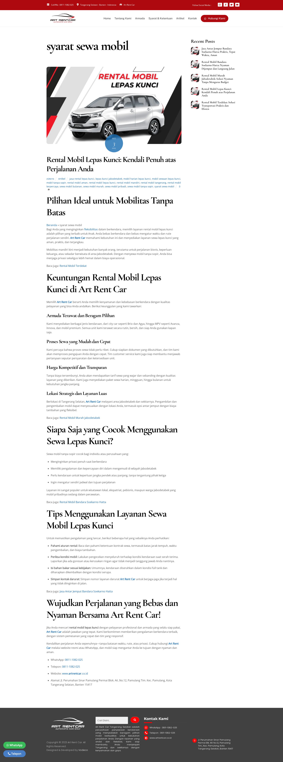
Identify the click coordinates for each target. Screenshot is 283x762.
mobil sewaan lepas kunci (166, 178)
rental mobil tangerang (153, 182)
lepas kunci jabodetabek (108, 178)
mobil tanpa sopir (56, 182)
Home (107, 18)
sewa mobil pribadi (115, 186)
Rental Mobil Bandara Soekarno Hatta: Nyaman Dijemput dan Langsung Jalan (218, 65)
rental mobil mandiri (128, 182)
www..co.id (75, 673)
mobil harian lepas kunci (137, 178)
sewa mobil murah (93, 186)
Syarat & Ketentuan (160, 18)
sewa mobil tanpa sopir (140, 186)
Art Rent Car (77, 238)
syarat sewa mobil (164, 186)
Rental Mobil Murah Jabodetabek (80, 418)
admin (50, 178)
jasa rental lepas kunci (81, 178)
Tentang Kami (122, 18)
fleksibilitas (91, 229)
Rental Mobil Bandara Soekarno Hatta (83, 502)
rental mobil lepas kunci (102, 182)
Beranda (52, 225)
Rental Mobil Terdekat (73, 266)
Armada (140, 18)
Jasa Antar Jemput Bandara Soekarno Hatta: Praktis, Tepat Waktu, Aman (218, 52)
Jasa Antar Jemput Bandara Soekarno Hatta (86, 591)
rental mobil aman (77, 182)
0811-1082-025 (74, 660)
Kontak (192, 18)
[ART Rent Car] (63, 21)
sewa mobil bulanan (71, 186)
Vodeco (83, 750)
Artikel (180, 18)
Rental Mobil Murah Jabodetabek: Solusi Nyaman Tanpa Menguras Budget (217, 79)
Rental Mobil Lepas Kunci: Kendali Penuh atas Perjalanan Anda (111, 164)
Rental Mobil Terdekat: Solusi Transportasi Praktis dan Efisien (218, 106)
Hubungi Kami (216, 18)
